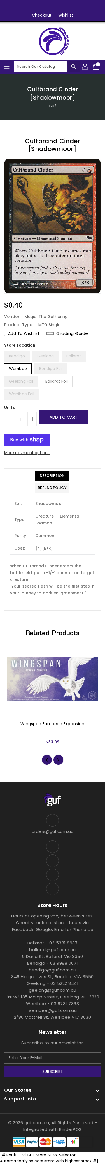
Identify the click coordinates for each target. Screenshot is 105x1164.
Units (9, 407)
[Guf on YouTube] (68, 6)
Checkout (42, 15)
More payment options (27, 452)
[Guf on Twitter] (47, 6)
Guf (52, 106)
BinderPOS (70, 1129)
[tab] (52, 476)
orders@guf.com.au (52, 831)
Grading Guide (72, 333)
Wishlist (65, 15)
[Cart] (96, 66)
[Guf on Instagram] (58, 6)
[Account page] (85, 66)
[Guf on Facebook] (36, 6)
